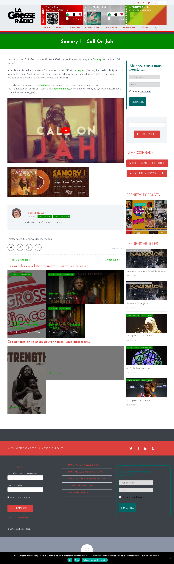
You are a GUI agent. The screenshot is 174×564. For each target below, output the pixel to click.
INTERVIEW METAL (133, 251)
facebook (144, 3)
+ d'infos (77, 19)
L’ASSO (145, 28)
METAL (60, 28)
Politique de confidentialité (95, 560)
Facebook (20, 247)
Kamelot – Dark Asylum (137, 303)
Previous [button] (128, 218)
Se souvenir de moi (19, 497)
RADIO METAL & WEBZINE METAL (85, 472)
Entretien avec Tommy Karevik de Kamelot (146, 270)
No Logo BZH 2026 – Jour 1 (139, 400)
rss (155, 3)
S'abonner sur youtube (148, 173)
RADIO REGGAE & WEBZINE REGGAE (86, 479)
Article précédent (20, 259)
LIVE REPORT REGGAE (133, 315)
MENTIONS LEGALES (52, 448)
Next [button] (165, 218)
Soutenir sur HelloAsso (148, 163)
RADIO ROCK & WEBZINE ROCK (83, 465)
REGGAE (75, 28)
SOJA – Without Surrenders (138, 367)
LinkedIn (29, 247)
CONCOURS (92, 28)
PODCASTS (111, 28)
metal (85, 15)
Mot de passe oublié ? (19, 517)
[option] (65, 304)
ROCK (47, 28)
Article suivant (112, 259)
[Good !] (67, 14)
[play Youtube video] (65, 130)
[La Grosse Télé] (160, 3)
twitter (138, 3)
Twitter (10, 247)
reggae (126, 15)
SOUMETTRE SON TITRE (23, 448)
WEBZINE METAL (145, 251)
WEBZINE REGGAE (61, 216)
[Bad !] (80, 14)
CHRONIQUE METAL (133, 283)
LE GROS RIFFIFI (134, 204)
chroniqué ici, (80, 70)
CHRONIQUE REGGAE (55, 274)
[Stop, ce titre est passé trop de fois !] (74, 14)
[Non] (170, 558)
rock (43, 16)
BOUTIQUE (129, 28)
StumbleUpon (38, 247)
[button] (156, 28)
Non (77, 560)
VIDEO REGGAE (45, 216)
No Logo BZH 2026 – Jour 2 (139, 335)
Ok (70, 560)
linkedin (149, 3)
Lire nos (132, 497)
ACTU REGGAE (14, 274)
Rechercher (148, 134)
